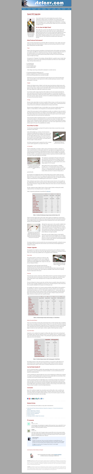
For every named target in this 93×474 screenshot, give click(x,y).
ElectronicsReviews (24, 9)
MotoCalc (49, 191)
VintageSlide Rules (59, 9)
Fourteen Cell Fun (30, 414)
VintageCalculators (54, 9)
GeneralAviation (39, 9)
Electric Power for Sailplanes (33, 413)
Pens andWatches (63, 9)
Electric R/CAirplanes (34, 9)
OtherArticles (69, 9)
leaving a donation (57, 454)
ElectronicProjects (29, 9)
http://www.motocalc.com (36, 445)
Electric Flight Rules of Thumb (33, 410)
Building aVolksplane (44, 9)
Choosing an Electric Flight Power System (35, 415)
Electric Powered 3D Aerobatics (33, 412)
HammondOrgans (49, 9)
